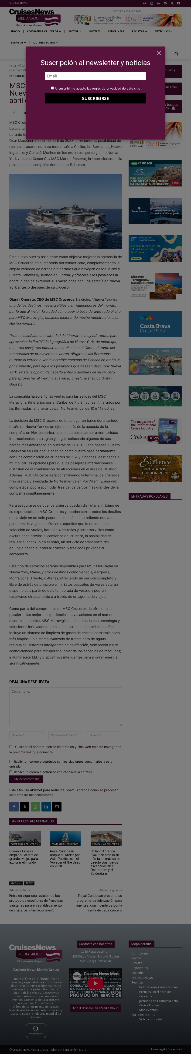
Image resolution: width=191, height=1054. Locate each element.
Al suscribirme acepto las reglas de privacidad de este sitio (97, 88)
